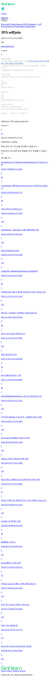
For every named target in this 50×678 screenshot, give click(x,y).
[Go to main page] (25, 668)
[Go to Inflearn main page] (25, 4)
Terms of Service (19, 671)
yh (2, 134)
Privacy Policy (6, 671)
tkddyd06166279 (7, 46)
